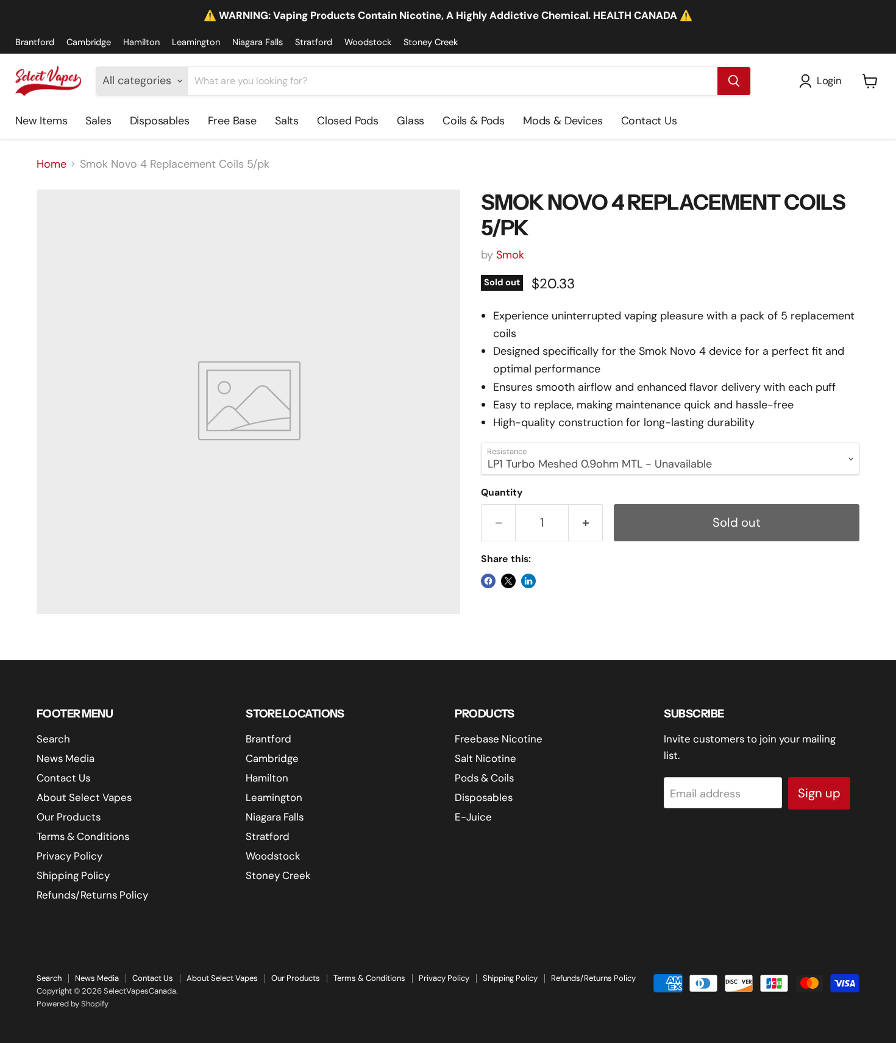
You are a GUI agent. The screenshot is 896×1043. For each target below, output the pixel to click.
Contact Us (649, 120)
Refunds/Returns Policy (92, 895)
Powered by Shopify (72, 1004)
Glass (410, 120)
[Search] (733, 81)
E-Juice (473, 817)
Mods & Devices (562, 120)
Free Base (232, 120)
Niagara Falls (257, 42)
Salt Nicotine (485, 758)
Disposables (160, 120)
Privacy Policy (69, 856)
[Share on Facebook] (488, 581)
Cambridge (88, 42)
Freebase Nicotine (498, 739)
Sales (98, 120)
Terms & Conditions (83, 836)
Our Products (69, 817)
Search (53, 739)
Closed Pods (348, 120)
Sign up (819, 793)
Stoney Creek (431, 42)
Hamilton (141, 42)
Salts (287, 120)
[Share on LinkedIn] (528, 581)
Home (51, 164)
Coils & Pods (474, 120)
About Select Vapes (84, 797)
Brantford (34, 42)
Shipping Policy (73, 875)
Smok (510, 254)
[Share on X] (508, 581)
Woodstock (367, 42)
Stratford (313, 42)
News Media (65, 758)
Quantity (502, 492)
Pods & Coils (484, 778)
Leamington (196, 42)
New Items (41, 120)
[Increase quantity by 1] (586, 522)
